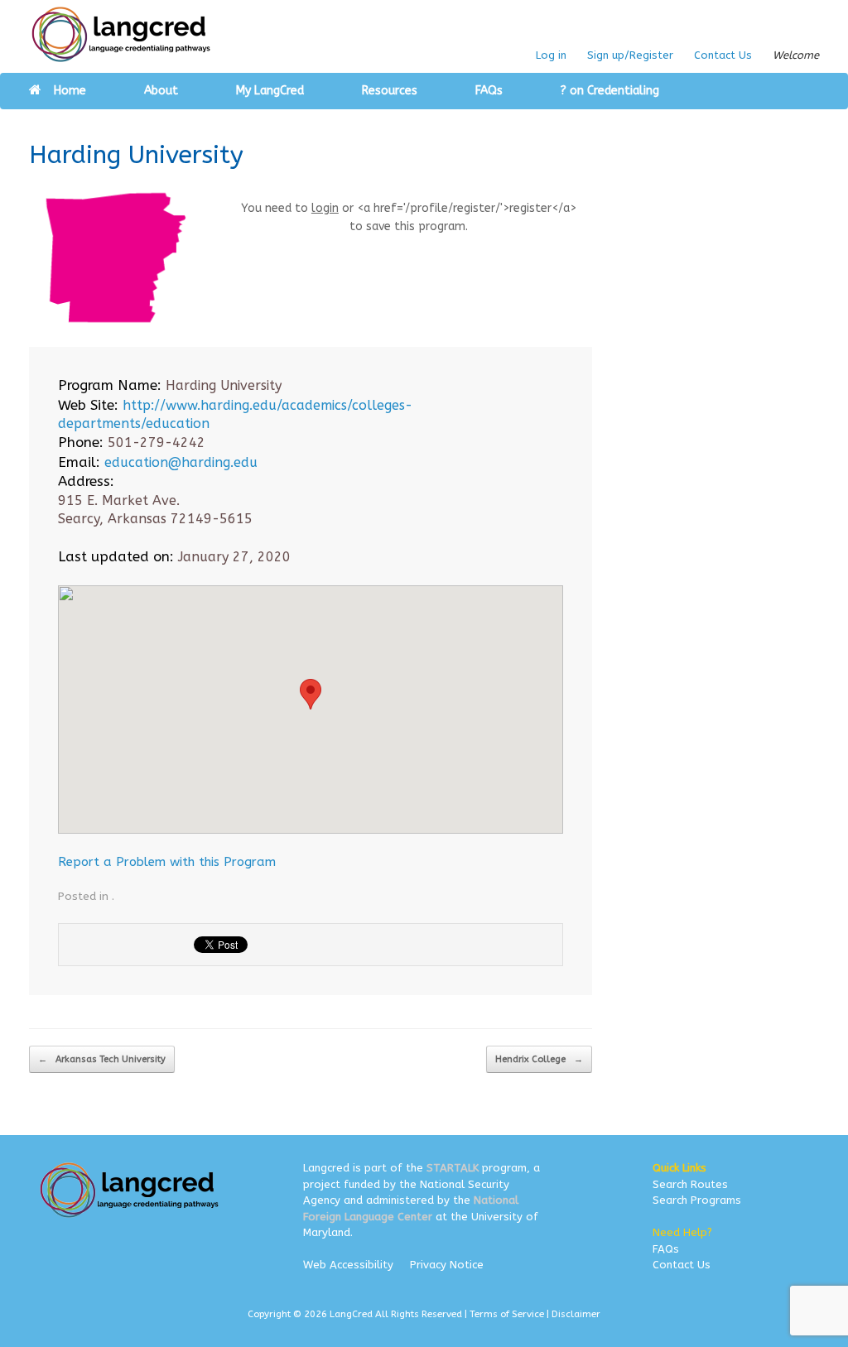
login (325, 208)
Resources (389, 91)
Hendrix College (539, 1059)
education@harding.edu (181, 462)
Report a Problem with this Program (167, 861)
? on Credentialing (610, 91)
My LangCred (270, 91)
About (161, 91)
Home (70, 91)
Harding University (136, 155)
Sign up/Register (630, 55)
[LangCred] (121, 34)
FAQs (489, 91)
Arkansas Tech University (102, 1059)
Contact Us (723, 55)
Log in (551, 55)
